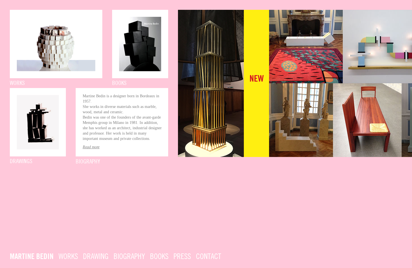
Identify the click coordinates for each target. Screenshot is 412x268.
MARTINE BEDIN (32, 257)
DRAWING (95, 257)
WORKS (68, 257)
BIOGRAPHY (129, 257)
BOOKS (159, 257)
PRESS (182, 257)
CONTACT (208, 257)
